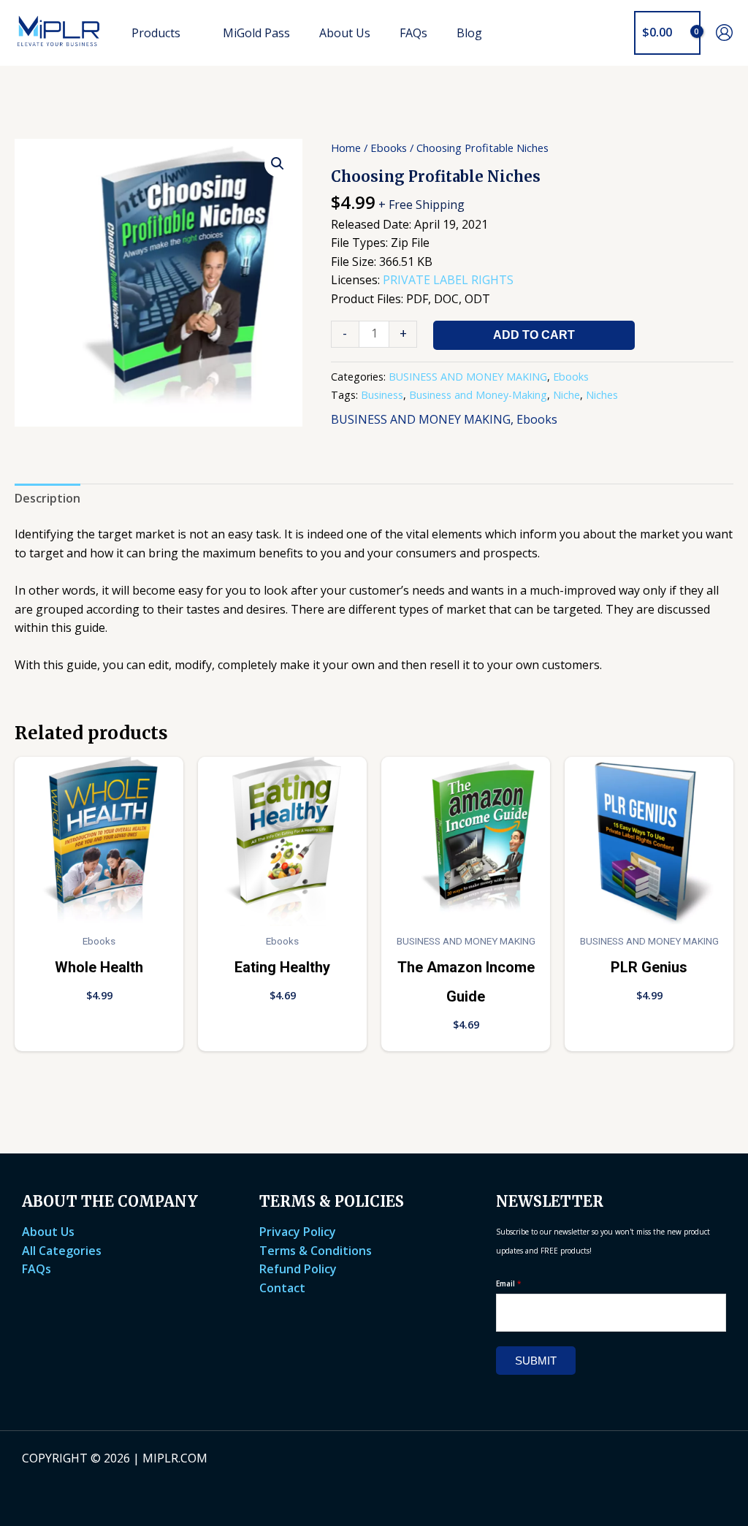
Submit (536, 1360)
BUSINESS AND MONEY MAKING (468, 377)
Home (346, 147)
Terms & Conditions (315, 1251)
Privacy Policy (297, 1232)
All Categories (62, 1251)
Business (382, 395)
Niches (602, 395)
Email (509, 1283)
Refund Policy (298, 1269)
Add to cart (534, 335)
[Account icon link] (724, 32)
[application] (187, 33)
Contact (282, 1288)
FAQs (36, 1269)
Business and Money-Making (478, 395)
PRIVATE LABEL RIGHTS (448, 280)
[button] (612, 32)
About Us (48, 1232)
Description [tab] (47, 498)
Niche (566, 395)
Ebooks (388, 147)
